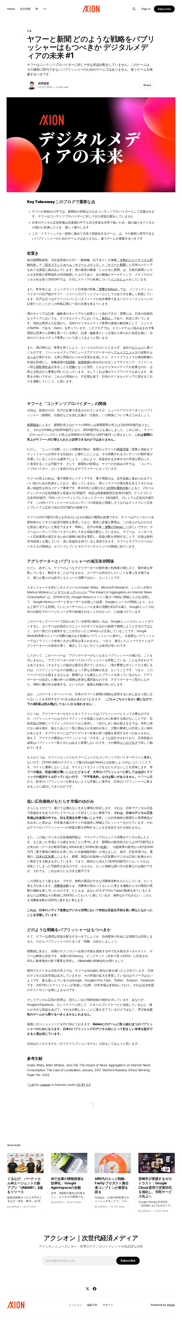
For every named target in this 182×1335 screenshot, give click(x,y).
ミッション (75, 1305)
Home (11, 8)
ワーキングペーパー (73, 592)
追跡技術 (84, 362)
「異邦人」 (106, 318)
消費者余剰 (61, 886)
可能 (72, 367)
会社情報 (25, 8)
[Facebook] (94, 1289)
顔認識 (70, 362)
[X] (87, 1289)
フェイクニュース (126, 352)
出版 (29, 30)
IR (37, 8)
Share (147, 85)
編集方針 (92, 1305)
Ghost (171, 1305)
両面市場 (123, 449)
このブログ (130, 743)
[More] (45, 9)
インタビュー (120, 279)
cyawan (45, 1085)
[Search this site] (134, 9)
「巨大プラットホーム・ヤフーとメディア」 (72, 265)
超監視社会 (43, 367)
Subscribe (164, 9)
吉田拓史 (43, 83)
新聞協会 (33, 425)
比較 (104, 847)
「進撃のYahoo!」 (108, 289)
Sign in (145, 8)
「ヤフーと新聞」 (117, 265)
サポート (108, 1305)
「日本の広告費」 (45, 856)
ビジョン (138, 347)
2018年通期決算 (117, 488)
